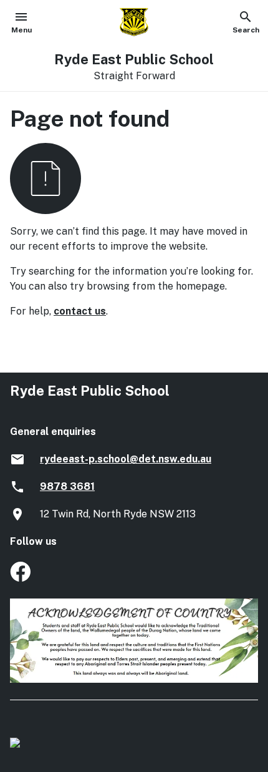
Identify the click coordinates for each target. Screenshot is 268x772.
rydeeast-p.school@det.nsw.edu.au (125, 459)
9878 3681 (67, 486)
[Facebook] (20, 578)
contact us (80, 311)
